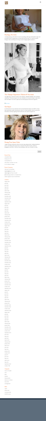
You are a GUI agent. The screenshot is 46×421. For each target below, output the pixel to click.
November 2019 (8, 329)
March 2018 (7, 340)
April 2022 (6, 275)
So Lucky (13, 171)
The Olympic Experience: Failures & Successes (19, 95)
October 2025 (7, 200)
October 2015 (7, 352)
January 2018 (7, 343)
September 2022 (8, 266)
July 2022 (6, 270)
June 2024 (6, 229)
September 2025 (8, 201)
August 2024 (7, 225)
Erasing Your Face (8, 158)
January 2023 (7, 259)
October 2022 (7, 264)
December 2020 (8, 305)
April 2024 (6, 233)
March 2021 (7, 299)
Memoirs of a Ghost (8, 380)
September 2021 (8, 288)
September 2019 (8, 332)
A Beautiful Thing (8, 157)
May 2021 (6, 295)
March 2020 (7, 321)
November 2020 (8, 306)
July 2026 (6, 183)
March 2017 (7, 345)
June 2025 (6, 207)
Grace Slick (7, 381)
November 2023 (8, 242)
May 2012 (6, 358)
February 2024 (7, 236)
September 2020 (8, 310)
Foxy (5, 372)
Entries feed (7, 390)
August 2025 (7, 203)
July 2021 (6, 292)
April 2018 (6, 338)
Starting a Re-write (11, 35)
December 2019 (8, 327)
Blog (5, 374)
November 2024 (8, 220)
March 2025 (7, 212)
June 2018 (6, 334)
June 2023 (6, 249)
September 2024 (8, 224)
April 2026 (6, 188)
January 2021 (7, 303)
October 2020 (7, 308)
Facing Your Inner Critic (12, 142)
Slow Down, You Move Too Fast (11, 162)
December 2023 (8, 240)
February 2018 (7, 341)
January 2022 (7, 281)
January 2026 (7, 194)
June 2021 (6, 294)
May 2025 (6, 209)
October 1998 (7, 365)
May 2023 (6, 251)
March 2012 (7, 360)
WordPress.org (7, 394)
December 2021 (8, 282)
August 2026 (7, 181)
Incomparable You (8, 160)
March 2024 (7, 235)
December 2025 (8, 196)
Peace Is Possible (8, 370)
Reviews (6, 376)
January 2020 (7, 325)
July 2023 (6, 247)
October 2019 (7, 330)
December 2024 (8, 218)
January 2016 (7, 351)
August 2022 (7, 268)
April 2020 (6, 319)
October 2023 (7, 244)
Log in (6, 388)
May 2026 (6, 187)
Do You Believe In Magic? (9, 164)
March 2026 (7, 190)
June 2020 (6, 316)
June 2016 (6, 347)
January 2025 (7, 216)
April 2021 (6, 297)
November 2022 (8, 262)
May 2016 (6, 349)
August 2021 (7, 290)
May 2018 (6, 336)
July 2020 (6, 314)
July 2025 (6, 205)
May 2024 (6, 231)
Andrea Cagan (7, 176)
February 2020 (7, 323)
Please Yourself (14, 173)
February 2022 (7, 279)
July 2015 (6, 354)
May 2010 (6, 362)
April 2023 (6, 253)
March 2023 (7, 255)
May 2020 (6, 317)
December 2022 (8, 260)
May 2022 (6, 273)
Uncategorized (7, 383)
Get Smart (8, 107)
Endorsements (7, 378)
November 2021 (8, 284)
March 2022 (7, 277)
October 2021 (7, 286)
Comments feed (8, 392)
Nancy (6, 169)
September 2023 (8, 246)
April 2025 (6, 211)
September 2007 (8, 364)
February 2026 (7, 192)
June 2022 (6, 271)
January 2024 (7, 238)
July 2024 (6, 227)
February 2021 (7, 301)
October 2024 (7, 222)
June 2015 (6, 356)
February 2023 (7, 257)
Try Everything (11, 169)
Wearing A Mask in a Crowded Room (14, 174)
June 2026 (6, 185)
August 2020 (7, 312)
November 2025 (8, 198)
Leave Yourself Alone (16, 176)
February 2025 (7, 214)
